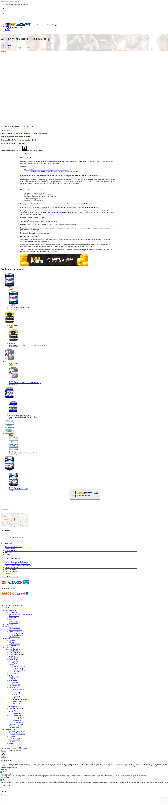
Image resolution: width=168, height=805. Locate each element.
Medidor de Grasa (14, 738)
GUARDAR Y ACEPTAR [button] (9, 785)
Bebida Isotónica (17, 635)
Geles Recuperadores (15, 630)
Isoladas (14, 698)
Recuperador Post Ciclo (16, 724)
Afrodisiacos (12, 640)
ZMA (14, 710)
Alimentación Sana (10, 610)
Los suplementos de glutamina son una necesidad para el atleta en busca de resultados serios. (53, 171)
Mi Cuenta (24, 4)
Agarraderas (12, 736)
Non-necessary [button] (5, 777)
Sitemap (7, 573)
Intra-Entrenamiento (15, 684)
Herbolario (8, 638)
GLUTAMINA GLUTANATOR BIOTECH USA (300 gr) (27, 345)
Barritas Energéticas (15, 631)
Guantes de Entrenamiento (17, 734)
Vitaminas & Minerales (16, 712)
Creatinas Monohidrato (19, 670)
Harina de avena (14, 616)
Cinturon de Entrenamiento (17, 733)
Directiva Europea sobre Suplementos (16, 562)
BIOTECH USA (37, 150)
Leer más (25, 749)
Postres (11, 619)
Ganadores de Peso (14, 677)
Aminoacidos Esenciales (16, 652)
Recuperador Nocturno (16, 708)
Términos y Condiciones (12, 567)
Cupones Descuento (11, 550)
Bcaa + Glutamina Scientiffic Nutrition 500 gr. (23, 417)
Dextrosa (15, 661)
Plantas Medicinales (15, 645)
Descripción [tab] (28, 153)
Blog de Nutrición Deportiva (13, 547)
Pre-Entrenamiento (14, 682)
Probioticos (8, 647)
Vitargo (14, 663)
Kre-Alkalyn (16, 672)
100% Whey (16, 693)
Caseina (14, 694)
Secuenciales (16, 705)
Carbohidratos (13, 659)
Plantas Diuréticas (14, 644)
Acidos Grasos (13, 651)
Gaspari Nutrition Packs (19, 719)
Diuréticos (12, 675)
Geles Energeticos (14, 628)
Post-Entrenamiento (15, 686)
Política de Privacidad (11, 569)
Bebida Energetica (14, 637)
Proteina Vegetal (17, 701)
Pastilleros (12, 741)
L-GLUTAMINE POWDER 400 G (20, 307)
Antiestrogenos (13, 658)
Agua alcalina (13, 612)
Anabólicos (12, 656)
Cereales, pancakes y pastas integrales (20, 614)
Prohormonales (13, 687)
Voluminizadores (14, 727)
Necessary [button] (4, 769)
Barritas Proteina (17, 633)
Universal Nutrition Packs (20, 722)
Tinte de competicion (15, 726)
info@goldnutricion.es (16, 537)
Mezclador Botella (14, 740)
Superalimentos (13, 623)
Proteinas (11, 691)
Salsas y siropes (13, 621)
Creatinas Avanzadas (18, 666)
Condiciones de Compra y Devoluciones (17, 564)
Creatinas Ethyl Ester (18, 668)
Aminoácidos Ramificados (24, 415)
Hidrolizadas (16, 696)
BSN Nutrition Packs (18, 717)
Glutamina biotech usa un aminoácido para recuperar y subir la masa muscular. (46, 170)
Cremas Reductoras (11, 624)
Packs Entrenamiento (15, 715)
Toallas (11, 743)
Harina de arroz (13, 617)
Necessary (6, 772)
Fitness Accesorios (10, 729)
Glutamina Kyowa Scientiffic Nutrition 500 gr (23, 453)
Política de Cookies (11, 571)
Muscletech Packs (17, 720)
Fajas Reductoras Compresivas (18, 731)
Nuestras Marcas (10, 549)
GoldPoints (8, 552)
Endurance (8, 626)
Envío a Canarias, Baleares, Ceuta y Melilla (18, 566)
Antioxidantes (16, 713)
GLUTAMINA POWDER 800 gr (19, 489)
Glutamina (11, 150)
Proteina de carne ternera (20, 700)
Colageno (11, 642)
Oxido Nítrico (13, 680)
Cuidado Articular (14, 673)
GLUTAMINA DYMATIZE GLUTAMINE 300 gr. (25, 383)
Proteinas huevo (17, 703)
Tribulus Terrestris (18, 689)
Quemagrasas (13, 707)
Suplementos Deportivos (12, 649)
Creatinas (11, 665)
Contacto (17, 4)
